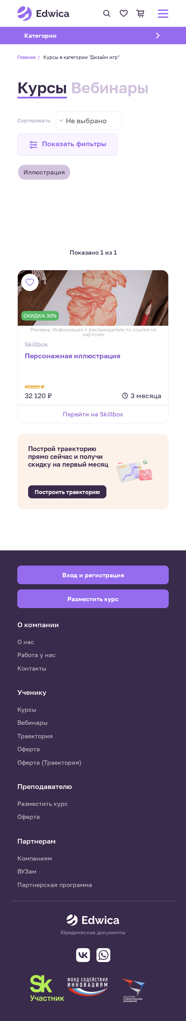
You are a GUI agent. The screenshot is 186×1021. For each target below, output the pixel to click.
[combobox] (89, 120)
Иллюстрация (44, 172)
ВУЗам (26, 871)
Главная (26, 57)
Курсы (42, 87)
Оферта (28, 749)
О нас (25, 641)
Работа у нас (36, 654)
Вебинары (110, 87)
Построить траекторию (67, 491)
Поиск (107, 13)
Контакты (31, 668)
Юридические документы (93, 932)
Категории (51, 35)
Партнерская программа (54, 884)
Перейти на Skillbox (93, 414)
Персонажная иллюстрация (72, 355)
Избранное (123, 13)
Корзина (140, 13)
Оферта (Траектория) (49, 762)
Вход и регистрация (93, 575)
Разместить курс (42, 803)
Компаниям (34, 858)
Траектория (35, 736)
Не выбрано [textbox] (86, 120)
